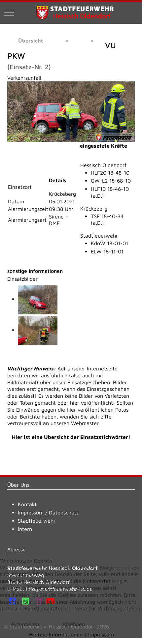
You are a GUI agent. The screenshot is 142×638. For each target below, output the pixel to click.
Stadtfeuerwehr (99, 236)
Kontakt (27, 504)
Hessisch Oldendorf (103, 165)
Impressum (31, 512)
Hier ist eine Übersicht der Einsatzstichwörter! (71, 437)
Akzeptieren (25, 624)
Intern (25, 529)
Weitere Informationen (55, 634)
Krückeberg (93, 209)
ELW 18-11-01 (107, 251)
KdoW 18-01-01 (109, 243)
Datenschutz (64, 512)
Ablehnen (73, 624)
